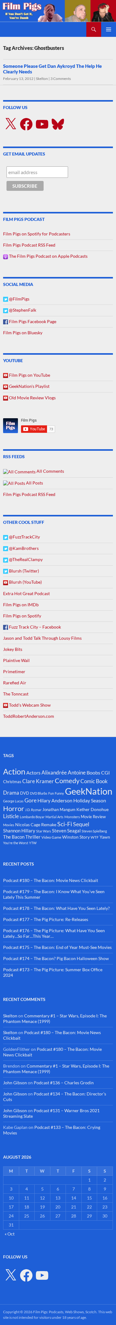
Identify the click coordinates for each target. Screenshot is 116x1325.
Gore (30, 800)
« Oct (10, 1233)
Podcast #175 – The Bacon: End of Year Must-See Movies (57, 947)
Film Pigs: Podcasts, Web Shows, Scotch (65, 1312)
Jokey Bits (12, 649)
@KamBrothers (23, 548)
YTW (33, 843)
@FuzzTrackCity (24, 536)
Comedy (67, 781)
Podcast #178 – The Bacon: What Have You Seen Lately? (56, 908)
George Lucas (13, 801)
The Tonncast (15, 693)
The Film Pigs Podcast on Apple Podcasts (48, 256)
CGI (105, 772)
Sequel (81, 824)
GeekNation (88, 791)
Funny (59, 793)
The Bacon (13, 837)
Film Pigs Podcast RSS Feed (29, 245)
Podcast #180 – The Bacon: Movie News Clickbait (50, 880)
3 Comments (60, 78)
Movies (8, 825)
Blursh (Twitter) (23, 570)
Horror (13, 808)
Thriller (33, 837)
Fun (51, 793)
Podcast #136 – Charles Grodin (64, 1082)
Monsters (72, 816)
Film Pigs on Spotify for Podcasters (36, 233)
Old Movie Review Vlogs (32, 397)
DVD (24, 793)
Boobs (93, 772)
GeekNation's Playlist (28, 386)
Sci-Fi (64, 823)
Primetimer (14, 671)
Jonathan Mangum (58, 809)
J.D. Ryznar (33, 810)
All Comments (50, 471)
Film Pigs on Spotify (22, 615)
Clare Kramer (38, 781)
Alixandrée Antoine (63, 772)
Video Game (51, 837)
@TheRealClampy (25, 559)
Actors (33, 772)
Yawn (105, 837)
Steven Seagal (66, 830)
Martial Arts (54, 817)
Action (14, 771)
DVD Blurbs (38, 793)
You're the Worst (15, 843)
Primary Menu (108, 29)
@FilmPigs (18, 298)
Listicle (11, 816)
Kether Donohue (92, 809)
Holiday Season (89, 800)
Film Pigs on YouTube (29, 375)
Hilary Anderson (54, 800)
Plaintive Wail (16, 660)
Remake (48, 824)
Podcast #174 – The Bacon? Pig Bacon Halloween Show (56, 958)
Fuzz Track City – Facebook (34, 627)
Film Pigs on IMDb (21, 604)
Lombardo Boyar (32, 817)
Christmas (12, 781)
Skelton (42, 78)
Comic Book (94, 781)
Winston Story (76, 837)
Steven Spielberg (94, 831)
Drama (11, 792)
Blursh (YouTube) (25, 582)
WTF (95, 837)
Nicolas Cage (27, 824)
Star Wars (43, 831)
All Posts (34, 482)
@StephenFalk (22, 310)
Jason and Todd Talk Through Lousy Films (42, 638)
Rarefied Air (14, 682)
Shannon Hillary (19, 830)
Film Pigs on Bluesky (22, 332)
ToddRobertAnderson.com (28, 716)
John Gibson (15, 1082)
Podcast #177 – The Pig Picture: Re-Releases (45, 919)
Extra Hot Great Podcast (26, 593)
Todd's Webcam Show (29, 705)
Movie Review (93, 816)
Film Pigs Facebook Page (32, 321)
